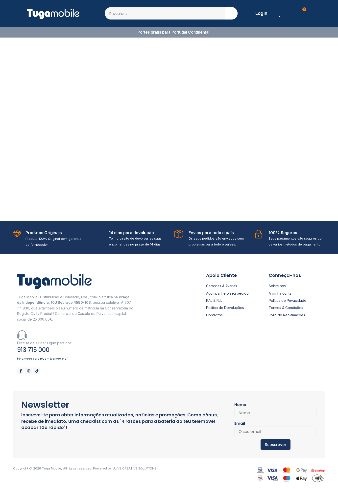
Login (261, 13)
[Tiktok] (36, 370)
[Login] (250, 13)
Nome (240, 405)
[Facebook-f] (20, 370)
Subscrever (275, 444)
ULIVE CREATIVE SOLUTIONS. (135, 468)
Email (239, 423)
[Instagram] (28, 370)
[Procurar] (231, 13)
